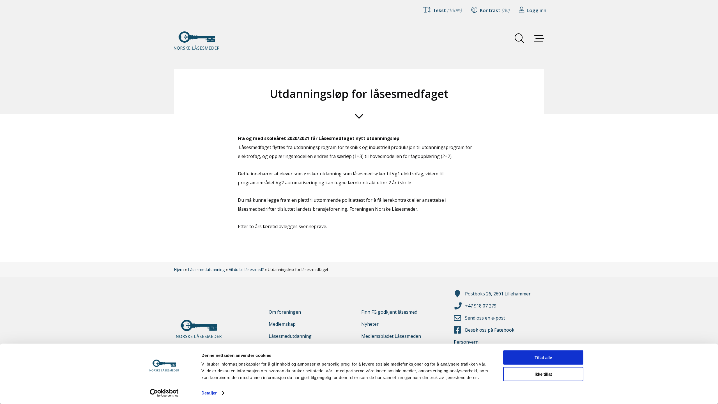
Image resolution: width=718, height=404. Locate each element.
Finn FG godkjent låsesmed (389, 312)
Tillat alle (543, 357)
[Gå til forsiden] (202, 40)
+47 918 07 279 (480, 305)
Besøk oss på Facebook (489, 329)
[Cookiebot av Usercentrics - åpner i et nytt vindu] (164, 393)
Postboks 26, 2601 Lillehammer (498, 293)
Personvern (466, 342)
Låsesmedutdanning (206, 269)
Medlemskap (282, 324)
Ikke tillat (543, 373)
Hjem (179, 269)
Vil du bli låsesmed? (246, 269)
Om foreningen (285, 312)
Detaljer (209, 393)
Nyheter (370, 324)
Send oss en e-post (485, 317)
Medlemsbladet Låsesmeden (391, 336)
